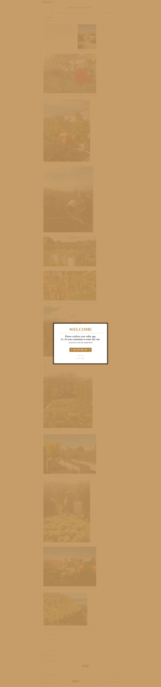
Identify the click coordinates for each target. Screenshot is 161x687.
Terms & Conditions (80, 358)
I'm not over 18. (80, 355)
